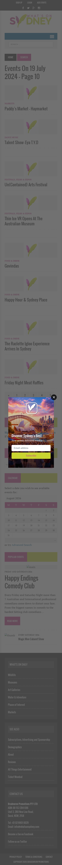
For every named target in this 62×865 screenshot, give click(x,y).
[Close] (54, 397)
